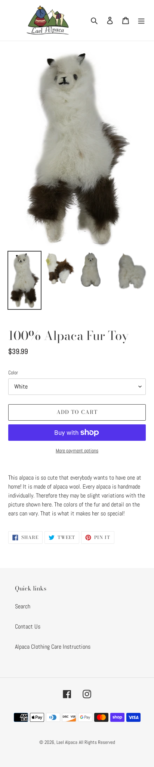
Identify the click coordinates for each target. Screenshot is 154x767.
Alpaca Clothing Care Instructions (52, 647)
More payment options (77, 450)
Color (13, 372)
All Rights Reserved (97, 742)
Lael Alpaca (66, 742)
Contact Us (27, 626)
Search (22, 606)
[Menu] (141, 20)
